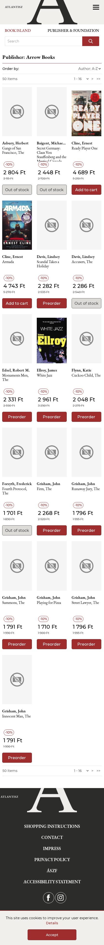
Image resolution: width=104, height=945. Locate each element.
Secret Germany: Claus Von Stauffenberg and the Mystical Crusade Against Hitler (51, 154)
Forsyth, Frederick (17, 484)
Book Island (18, 30)
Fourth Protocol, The (14, 491)
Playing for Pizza (49, 603)
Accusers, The (82, 262)
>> (98, 79)
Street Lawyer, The (85, 603)
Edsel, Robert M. (16, 370)
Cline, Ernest (82, 143)
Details (52, 923)
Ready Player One (84, 148)
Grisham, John (48, 484)
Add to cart (86, 190)
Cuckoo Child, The (86, 375)
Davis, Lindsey (48, 257)
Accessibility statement (52, 881)
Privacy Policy (52, 859)
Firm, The (44, 489)
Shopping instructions (52, 826)
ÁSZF (52, 870)
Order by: (10, 69)
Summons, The (13, 603)
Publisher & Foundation (73, 30)
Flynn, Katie (81, 370)
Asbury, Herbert (15, 143)
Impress (52, 848)
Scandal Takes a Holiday (48, 264)
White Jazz (44, 375)
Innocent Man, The (16, 716)
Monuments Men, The (15, 377)
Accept (52, 935)
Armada (8, 262)
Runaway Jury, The (86, 489)
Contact (52, 837)
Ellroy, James (47, 370)
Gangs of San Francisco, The (13, 150)
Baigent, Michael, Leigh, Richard (52, 143)
